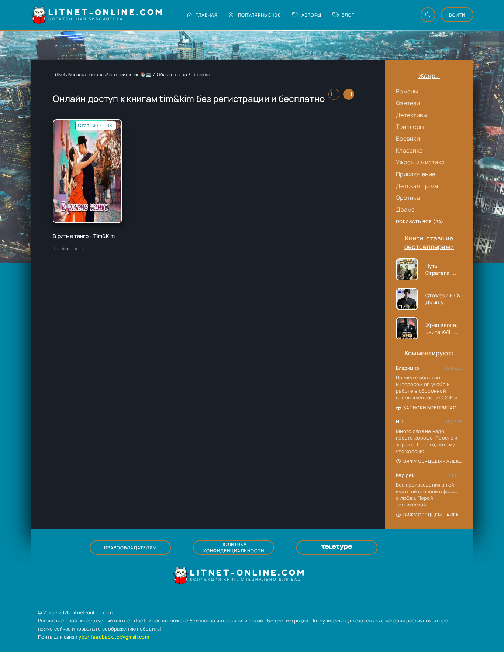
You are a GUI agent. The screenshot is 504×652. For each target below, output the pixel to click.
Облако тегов (171, 74)
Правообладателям (130, 548)
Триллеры (410, 127)
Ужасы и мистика (420, 162)
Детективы (412, 115)
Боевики (408, 138)
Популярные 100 (259, 15)
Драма (405, 209)
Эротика (408, 198)
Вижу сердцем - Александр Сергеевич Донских (432, 461)
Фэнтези (408, 103)
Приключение (415, 174)
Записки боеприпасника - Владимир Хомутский (432, 407)
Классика (409, 150)
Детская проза (417, 186)
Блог (348, 15)
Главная (207, 15)
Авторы (311, 15)
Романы (407, 91)
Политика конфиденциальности (233, 547)
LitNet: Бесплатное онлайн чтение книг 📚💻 (102, 74)
